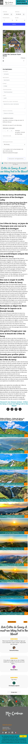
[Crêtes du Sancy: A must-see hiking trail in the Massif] (9, 3)
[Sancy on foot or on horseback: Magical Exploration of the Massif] (14, 715)
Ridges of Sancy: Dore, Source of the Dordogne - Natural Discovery (11, 501)
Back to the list (11, 622)
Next (25, 622)
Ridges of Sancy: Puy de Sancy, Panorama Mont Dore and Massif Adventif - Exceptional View (12, 453)
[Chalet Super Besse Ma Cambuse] (2, 163)
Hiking (5, 163)
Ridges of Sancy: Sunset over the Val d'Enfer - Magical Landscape (12, 582)
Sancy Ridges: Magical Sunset (12, 533)
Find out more (23, 742)
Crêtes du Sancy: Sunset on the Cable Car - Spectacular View (12, 565)
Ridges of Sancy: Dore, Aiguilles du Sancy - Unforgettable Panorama (12, 436)
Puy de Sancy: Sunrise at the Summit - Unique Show (12, 598)
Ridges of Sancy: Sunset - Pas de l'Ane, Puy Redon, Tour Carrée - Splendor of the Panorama (11, 549)
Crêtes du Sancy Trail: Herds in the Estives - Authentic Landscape (12, 517)
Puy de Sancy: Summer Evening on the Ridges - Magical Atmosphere (12, 614)
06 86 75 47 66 (21, 1)
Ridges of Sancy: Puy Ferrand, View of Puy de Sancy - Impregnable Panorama (12, 485)
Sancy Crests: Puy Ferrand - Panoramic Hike (11, 468)
